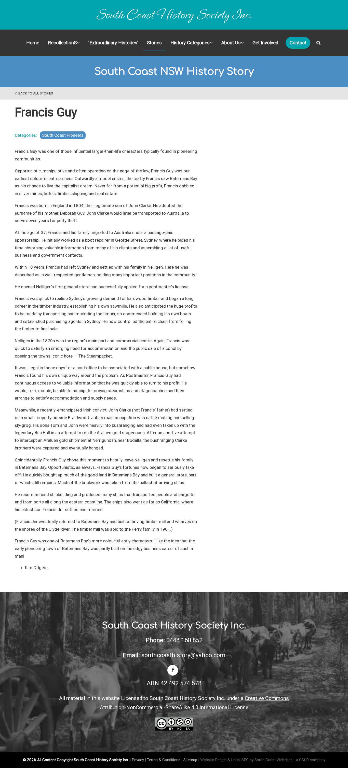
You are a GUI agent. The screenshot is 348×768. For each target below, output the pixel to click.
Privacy (138, 760)
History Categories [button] (190, 43)
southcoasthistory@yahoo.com (183, 655)
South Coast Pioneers (63, 135)
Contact (298, 43)
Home (32, 43)
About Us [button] (231, 43)
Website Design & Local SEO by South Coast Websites (246, 760)
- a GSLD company (309, 760)
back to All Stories (35, 93)
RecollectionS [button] (62, 43)
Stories (154, 43)
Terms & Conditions (163, 760)
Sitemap (190, 760)
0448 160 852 (184, 640)
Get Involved (265, 43)
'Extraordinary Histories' (113, 43)
